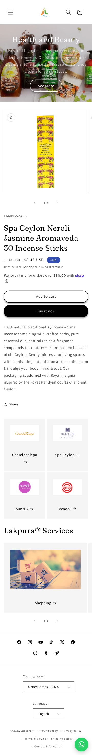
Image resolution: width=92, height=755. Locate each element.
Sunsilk (22, 508)
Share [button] (13, 404)
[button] (10, 12)
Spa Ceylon (65, 454)
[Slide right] (57, 202)
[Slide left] (34, 202)
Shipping (28, 267)
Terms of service (35, 738)
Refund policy (49, 731)
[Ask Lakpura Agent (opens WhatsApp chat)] (81, 744)
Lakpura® (27, 731)
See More (46, 85)
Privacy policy (72, 731)
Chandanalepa (24, 454)
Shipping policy (61, 738)
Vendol (65, 508)
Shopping (43, 602)
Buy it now (46, 311)
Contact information (48, 746)
